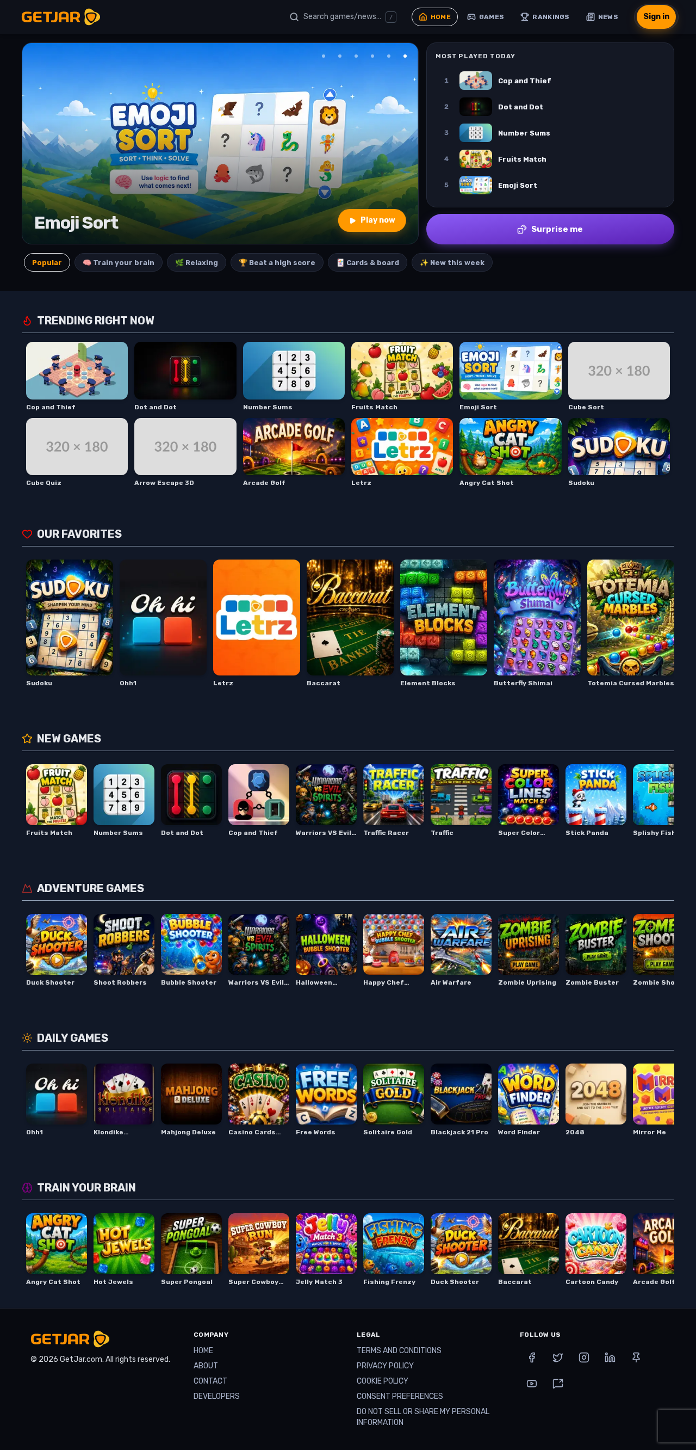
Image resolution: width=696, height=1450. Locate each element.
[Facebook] (532, 1357)
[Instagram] (584, 1357)
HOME (203, 1350)
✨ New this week (452, 263)
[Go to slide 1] (323, 56)
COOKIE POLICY (382, 1381)
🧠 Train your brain (118, 263)
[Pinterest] (636, 1357)
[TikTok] (558, 1384)
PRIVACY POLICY (385, 1366)
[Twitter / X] (558, 1357)
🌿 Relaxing (196, 263)
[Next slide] (403, 143)
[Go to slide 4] (372, 56)
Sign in (656, 16)
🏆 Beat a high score (277, 263)
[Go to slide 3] (356, 56)
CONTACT (210, 1381)
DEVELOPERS (217, 1396)
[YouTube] (532, 1384)
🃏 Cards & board (367, 263)
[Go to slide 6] (405, 56)
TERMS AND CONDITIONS (399, 1350)
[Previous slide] (37, 143)
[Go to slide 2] (339, 56)
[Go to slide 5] (388, 56)
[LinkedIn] (610, 1357)
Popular (47, 263)
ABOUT (206, 1366)
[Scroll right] (662, 624)
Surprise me (557, 229)
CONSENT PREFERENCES (400, 1396)
